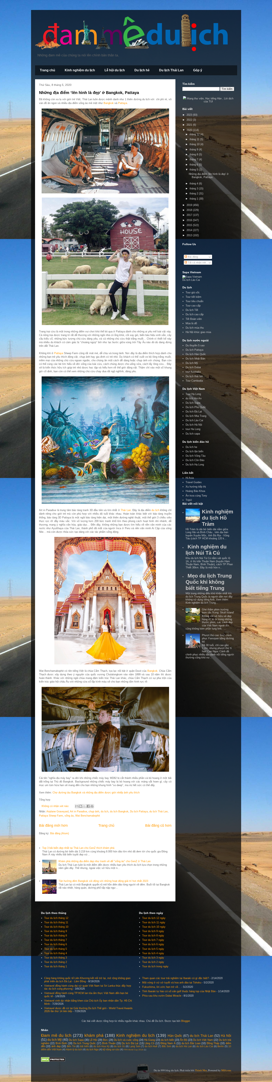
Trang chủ (47, 70)
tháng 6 (194, 164)
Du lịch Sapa (193, 402)
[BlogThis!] (81, 806)
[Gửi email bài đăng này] (77, 806)
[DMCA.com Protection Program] (53, 1060)
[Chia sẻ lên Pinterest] (92, 806)
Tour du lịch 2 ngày (153, 962)
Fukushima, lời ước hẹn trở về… (161, 986)
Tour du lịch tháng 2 (55, 962)
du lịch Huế (151, 1046)
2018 (190, 210)
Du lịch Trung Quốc (84, 1043)
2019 (190, 205)
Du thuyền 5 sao (195, 345)
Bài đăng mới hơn (53, 825)
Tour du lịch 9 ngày (153, 931)
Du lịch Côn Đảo (195, 460)
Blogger (185, 1020)
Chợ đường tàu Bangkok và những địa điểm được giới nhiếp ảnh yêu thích (96, 792)
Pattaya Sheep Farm (51, 815)
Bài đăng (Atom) (59, 833)
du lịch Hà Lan (184, 1046)
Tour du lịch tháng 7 (55, 939)
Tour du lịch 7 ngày (153, 939)
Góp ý (197, 70)
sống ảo (69, 815)
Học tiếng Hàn (213, 98)
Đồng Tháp (213, 1043)
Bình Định (61, 1043)
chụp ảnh (94, 811)
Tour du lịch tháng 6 (55, 944)
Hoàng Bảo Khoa (195, 491)
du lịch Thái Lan (158, 811)
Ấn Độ (183, 1039)
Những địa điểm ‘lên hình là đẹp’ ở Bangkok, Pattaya (89, 92)
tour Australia (193, 371)
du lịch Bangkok (119, 811)
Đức (105, 1039)
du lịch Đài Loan (191, 1043)
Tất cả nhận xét (196, 262)
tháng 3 (194, 188)
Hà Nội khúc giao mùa (198, 332)
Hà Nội (226, 1035)
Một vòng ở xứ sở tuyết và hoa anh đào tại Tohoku (171, 982)
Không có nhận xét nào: (56, 806)
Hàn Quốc (175, 1035)
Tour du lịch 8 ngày (153, 935)
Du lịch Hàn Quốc (196, 354)
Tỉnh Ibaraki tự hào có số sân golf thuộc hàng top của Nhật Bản (179, 991)
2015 (190, 225)
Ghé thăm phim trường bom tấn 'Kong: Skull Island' (218, 611)
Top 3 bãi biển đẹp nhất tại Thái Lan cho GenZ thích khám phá (78, 847)
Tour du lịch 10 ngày (153, 926)
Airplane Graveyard (57, 811)
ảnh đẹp (56, 1046)
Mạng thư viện (195, 98)
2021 (190, 124)
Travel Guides (194, 482)
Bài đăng (192, 256)
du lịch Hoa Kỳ (101, 1046)
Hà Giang (149, 1039)
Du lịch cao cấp (195, 314)
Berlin (220, 1046)
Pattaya (122, 103)
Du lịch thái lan (194, 376)
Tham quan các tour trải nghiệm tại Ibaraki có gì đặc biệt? (175, 978)
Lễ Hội (93, 1039)
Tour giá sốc (193, 292)
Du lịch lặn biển (194, 451)
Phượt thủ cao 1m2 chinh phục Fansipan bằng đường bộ (218, 638)
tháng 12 (195, 134)
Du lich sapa (193, 433)
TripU (189, 499)
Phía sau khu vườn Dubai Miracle (161, 995)
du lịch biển (167, 1039)
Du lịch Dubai (193, 367)
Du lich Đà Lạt (194, 411)
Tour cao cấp (193, 305)
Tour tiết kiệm (193, 296)
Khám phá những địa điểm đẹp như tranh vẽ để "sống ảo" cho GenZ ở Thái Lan (105, 861)
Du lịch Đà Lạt (130, 1043)
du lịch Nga (92, 1049)
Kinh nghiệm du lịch (80, 70)
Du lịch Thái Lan (171, 70)
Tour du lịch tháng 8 (55, 935)
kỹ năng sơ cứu (111, 1049)
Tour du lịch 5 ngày (153, 948)
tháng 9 (194, 149)
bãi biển (84, 1046)
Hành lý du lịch (74, 1049)
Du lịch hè (142, 70)
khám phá (94, 1035)
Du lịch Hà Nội (194, 424)
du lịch (155, 510)
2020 (190, 129)
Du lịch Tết (192, 309)
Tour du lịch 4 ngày (153, 953)
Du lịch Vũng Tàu (195, 455)
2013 (190, 235)
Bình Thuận (109, 1043)
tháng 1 (194, 198)
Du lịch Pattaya (139, 811)
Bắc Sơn (166, 1046)
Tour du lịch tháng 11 (56, 922)
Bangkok (109, 103)
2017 (190, 214)
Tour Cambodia (194, 380)
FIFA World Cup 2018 (133, 1050)
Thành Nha (201, 1070)
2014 (190, 230)
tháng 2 (194, 193)
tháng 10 (195, 144)
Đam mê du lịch (56, 1035)
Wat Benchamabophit (87, 815)
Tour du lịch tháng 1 (55, 966)
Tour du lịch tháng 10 (56, 926)
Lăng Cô (149, 1043)
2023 (190, 114)
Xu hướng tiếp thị (196, 486)
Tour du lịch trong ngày (155, 966)
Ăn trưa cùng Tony (196, 495)
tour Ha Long (193, 429)
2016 (190, 220)
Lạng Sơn (134, 1046)
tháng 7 (194, 159)
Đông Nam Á (167, 1043)
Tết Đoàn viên (194, 318)
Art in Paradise (78, 811)
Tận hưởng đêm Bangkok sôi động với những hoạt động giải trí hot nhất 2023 (103, 880)
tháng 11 (195, 139)
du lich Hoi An (194, 398)
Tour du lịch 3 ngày (153, 957)
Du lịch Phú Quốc (196, 407)
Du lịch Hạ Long (195, 464)
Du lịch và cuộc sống (126, 1039)
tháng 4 (194, 183)
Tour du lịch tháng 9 (55, 931)
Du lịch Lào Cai (194, 420)
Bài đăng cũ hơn (158, 825)
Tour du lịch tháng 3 (55, 957)
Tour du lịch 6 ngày (153, 944)
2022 (190, 119)
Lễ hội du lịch (115, 70)
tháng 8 (194, 154)
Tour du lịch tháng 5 (55, 948)
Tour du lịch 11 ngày (153, 922)
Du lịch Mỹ (192, 362)
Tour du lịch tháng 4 (55, 953)
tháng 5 (194, 169)
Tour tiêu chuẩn (194, 301)
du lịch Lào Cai (204, 1046)
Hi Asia (190, 477)
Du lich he (191, 447)
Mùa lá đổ (191, 323)
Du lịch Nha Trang (196, 415)
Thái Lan (126, 510)
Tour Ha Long (193, 394)
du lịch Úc (119, 1046)
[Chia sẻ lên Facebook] (88, 806)
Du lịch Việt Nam (203, 1039)
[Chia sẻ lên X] (84, 806)
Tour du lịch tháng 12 (56, 918)
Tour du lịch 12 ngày (153, 918)
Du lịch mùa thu (195, 327)
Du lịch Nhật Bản (195, 358)
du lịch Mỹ (54, 1039)
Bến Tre (71, 1046)
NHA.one (226, 1070)
